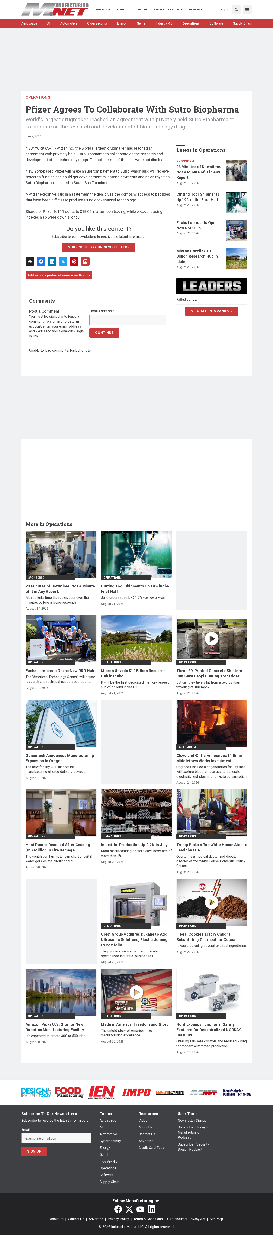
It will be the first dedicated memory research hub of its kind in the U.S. (136, 684)
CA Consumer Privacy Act (186, 1219)
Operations (38, 97)
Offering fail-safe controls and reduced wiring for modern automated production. (211, 1043)
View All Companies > (212, 311)
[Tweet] (63, 261)
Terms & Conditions (148, 1219)
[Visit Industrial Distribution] (170, 1092)
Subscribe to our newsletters (98, 247)
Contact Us (76, 1219)
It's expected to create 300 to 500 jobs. (56, 1036)
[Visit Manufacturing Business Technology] (237, 1092)
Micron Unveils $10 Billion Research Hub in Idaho (197, 256)
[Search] (236, 9)
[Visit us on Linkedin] (151, 1209)
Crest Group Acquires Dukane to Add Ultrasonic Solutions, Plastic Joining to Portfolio (134, 939)
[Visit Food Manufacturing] (69, 1092)
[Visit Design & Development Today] (36, 1092)
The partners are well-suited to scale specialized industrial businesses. (129, 953)
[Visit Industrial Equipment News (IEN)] (101, 1092)
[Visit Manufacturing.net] (203, 1092)
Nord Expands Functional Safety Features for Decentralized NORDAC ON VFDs (209, 1029)
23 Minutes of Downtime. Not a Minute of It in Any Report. (198, 172)
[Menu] (247, 9)
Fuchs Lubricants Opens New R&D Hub (198, 225)
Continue (104, 333)
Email (25, 1129)
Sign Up (34, 1151)
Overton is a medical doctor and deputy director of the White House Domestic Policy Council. (210, 861)
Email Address (101, 311)
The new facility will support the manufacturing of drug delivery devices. (56, 769)
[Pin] (74, 261)
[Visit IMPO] (136, 1092)
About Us (57, 1219)
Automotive (188, 747)
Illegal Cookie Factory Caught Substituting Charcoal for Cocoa (205, 937)
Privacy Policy (118, 1219)
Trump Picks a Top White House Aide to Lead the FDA (211, 847)
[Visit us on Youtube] (140, 1209)
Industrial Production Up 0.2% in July (134, 845)
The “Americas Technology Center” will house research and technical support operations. (60, 679)
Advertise (96, 1219)
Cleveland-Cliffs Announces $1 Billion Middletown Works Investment (210, 758)
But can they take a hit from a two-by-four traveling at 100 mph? (208, 684)
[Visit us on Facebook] (118, 1209)
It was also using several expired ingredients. (211, 946)
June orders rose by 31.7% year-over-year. (133, 598)
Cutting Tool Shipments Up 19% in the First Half (197, 197)
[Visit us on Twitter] (129, 1209)
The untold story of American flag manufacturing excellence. (126, 1033)
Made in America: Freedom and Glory (134, 1024)
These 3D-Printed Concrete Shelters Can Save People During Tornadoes (209, 673)
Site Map (216, 1219)
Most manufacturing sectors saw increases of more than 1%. (136, 853)
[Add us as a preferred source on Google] (85, 261)
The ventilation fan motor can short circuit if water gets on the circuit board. (59, 858)
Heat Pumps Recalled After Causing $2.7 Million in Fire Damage (58, 847)
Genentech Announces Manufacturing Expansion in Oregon (60, 758)
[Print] (30, 261)
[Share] (41, 261)
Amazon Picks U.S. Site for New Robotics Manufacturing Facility (55, 1027)
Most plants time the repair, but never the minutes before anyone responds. (57, 600)
